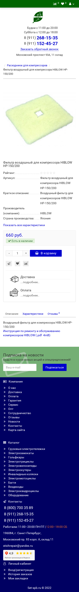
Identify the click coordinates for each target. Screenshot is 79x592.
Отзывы (54, 313)
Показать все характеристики (24, 225)
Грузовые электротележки (26, 449)
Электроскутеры (19, 470)
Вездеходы (15, 486)
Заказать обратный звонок (39, 49)
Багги (12, 482)
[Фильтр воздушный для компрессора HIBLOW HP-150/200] (39, 119)
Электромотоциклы (22, 478)
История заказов (20, 574)
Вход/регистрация (21, 570)
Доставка (15, 392)
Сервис (13, 404)
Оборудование (18, 495)
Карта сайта (16, 430)
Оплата (13, 396)
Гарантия (14, 400)
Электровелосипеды (22, 465)
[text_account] (71, 4)
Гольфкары (16, 457)
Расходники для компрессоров (27, 65)
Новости (14, 421)
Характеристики (33, 313)
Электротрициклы (21, 461)
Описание (11, 313)
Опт (10, 409)
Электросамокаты (21, 453)
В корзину (48, 253)
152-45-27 (41, 43)
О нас (12, 387)
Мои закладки (18, 578)
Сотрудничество (19, 413)
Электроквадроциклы (23, 491)
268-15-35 (41, 37)
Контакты (15, 425)
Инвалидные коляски (23, 474)
